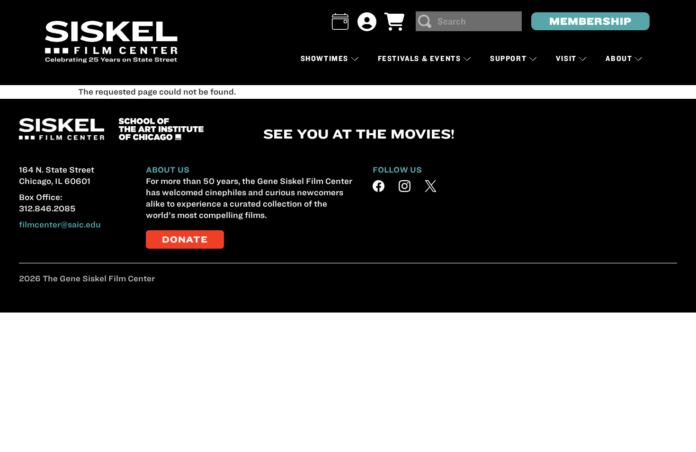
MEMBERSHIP (590, 21)
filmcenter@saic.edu (60, 224)
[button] (340, 21)
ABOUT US (167, 169)
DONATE (185, 239)
